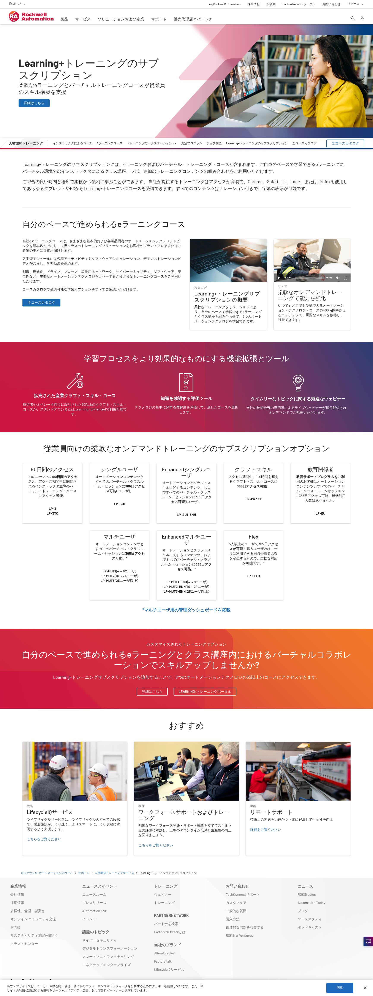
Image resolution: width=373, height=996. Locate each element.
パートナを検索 (166, 924)
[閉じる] (365, 988)
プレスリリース (94, 903)
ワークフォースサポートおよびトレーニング (168, 744)
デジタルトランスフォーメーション (110, 948)
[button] (312, 260)
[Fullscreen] (345, 278)
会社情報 (17, 894)
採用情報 (17, 903)
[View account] (362, 18)
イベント (89, 919)
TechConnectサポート (243, 894)
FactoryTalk (163, 961)
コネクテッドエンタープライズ (106, 965)
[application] (312, 260)
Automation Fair (94, 911)
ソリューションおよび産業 (121, 19)
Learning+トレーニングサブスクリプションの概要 (227, 244)
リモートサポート (259, 744)
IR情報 (15, 927)
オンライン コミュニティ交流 (33, 919)
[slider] (308, 278)
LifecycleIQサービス (37, 744)
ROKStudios (307, 894)
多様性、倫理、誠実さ (27, 911)
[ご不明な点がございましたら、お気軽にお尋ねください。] (368, 941)
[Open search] (352, 18)
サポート (159, 19)
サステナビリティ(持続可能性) (33, 935)
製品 (64, 19)
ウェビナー (162, 894)
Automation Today (311, 903)
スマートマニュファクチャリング (108, 956)
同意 (340, 987)
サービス (83, 19)
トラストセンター (24, 944)
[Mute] (337, 278)
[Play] (279, 278)
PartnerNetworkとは (170, 932)
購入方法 (233, 919)
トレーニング (164, 903)
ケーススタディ (310, 919)
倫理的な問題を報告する (245, 927)
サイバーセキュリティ (99, 940)
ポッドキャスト (310, 927)
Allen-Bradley (164, 953)
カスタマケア (236, 903)
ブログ (303, 911)
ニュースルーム (94, 894)
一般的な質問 (236, 911)
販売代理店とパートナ (193, 19)
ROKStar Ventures (239, 935)
